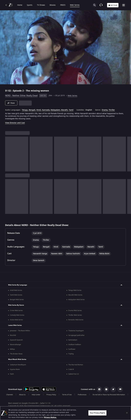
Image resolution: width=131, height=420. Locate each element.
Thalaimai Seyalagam (76, 331)
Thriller (112, 110)
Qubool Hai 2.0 (73, 374)
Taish (12, 374)
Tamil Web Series (16, 295)
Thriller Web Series (75, 315)
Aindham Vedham (74, 344)
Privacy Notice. (50, 417)
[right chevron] (8, 154)
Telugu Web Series (74, 290)
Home (19, 5)
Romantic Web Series (75, 320)
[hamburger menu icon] (124, 5)
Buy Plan (114, 5)
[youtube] (120, 389)
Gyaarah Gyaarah (16, 340)
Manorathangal (15, 344)
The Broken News (16, 354)
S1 (6, 90)
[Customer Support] (101, 5)
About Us (22, 395)
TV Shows (41, 5)
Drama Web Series (75, 310)
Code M (71, 369)
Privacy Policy (51, 395)
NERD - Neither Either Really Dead (21, 95)
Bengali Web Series (17, 299)
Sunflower (71, 349)
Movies (53, 5)
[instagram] (106, 389)
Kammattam (72, 340)
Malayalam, (56, 110)
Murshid (13, 335)
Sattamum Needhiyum (18, 365)
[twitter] (113, 389)
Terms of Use (67, 395)
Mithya (12, 349)
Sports (29, 5)
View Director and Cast (15, 122)
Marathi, (64, 110)
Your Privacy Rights (97, 413)
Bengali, (32, 110)
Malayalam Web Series (76, 299)
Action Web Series (16, 320)
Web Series (75, 5)
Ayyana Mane (15, 369)
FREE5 (62, 5)
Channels (9, 395)
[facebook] (99, 389)
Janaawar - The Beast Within (20, 331)
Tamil (71, 110)
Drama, (105, 110)
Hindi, (38, 110)
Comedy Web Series (17, 315)
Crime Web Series (16, 310)
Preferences (82, 395)
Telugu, (25, 110)
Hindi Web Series (16, 290)
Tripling (71, 354)
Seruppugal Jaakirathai (76, 335)
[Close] (127, 413)
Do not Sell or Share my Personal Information (109, 395)
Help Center (36, 395)
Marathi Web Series (75, 295)
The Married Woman (75, 365)
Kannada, (46, 110)
